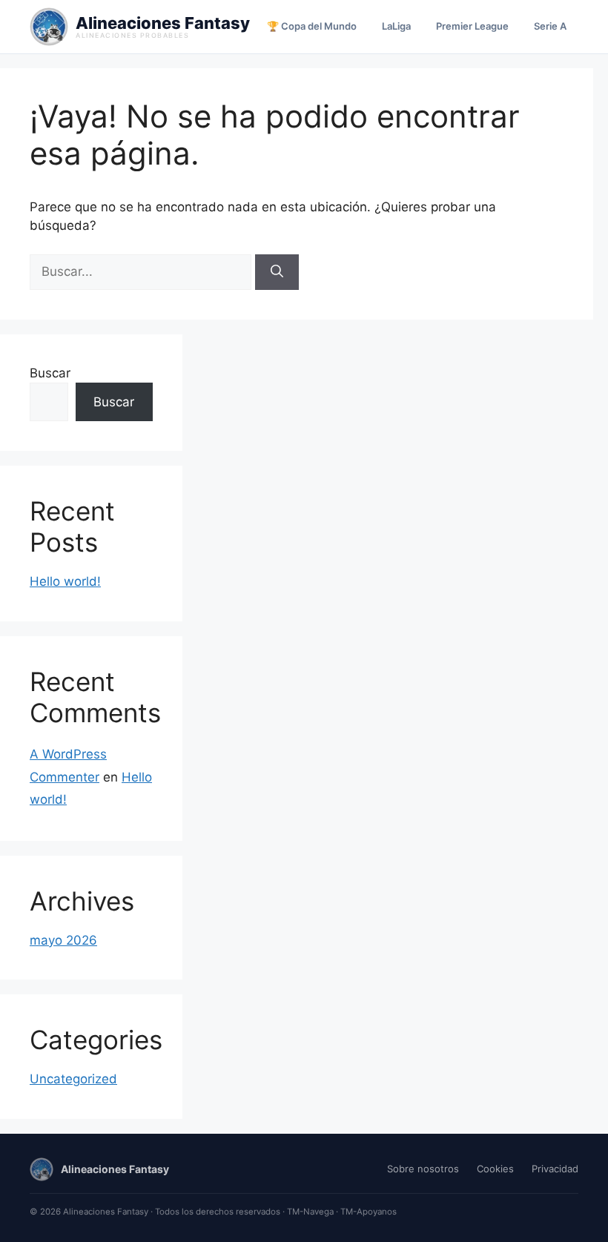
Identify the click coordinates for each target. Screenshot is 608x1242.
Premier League (472, 26)
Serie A (550, 26)
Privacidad (555, 1169)
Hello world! (65, 581)
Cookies (495, 1169)
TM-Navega (310, 1211)
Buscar (50, 373)
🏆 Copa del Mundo (312, 26)
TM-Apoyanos (368, 1211)
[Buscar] (277, 272)
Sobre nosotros (423, 1169)
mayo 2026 (63, 940)
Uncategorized (73, 1078)
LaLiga (396, 26)
